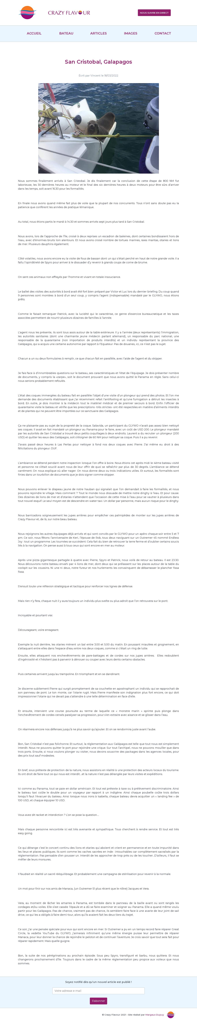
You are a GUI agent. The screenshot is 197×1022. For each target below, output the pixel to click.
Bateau (66, 33)
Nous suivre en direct (154, 12)
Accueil (34, 33)
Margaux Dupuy (154, 1014)
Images (130, 33)
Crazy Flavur (69, 13)
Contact (163, 33)
